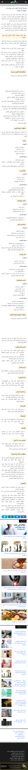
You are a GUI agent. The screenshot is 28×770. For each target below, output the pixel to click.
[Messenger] (17, 516)
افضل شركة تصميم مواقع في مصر (15, 751)
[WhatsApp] (11, 516)
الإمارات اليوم (20, 738)
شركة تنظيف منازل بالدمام (17, 759)
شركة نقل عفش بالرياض (18, 753)
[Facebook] (23, 516)
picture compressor (19, 732)
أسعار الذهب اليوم (19, 736)
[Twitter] (5, 516)
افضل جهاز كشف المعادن (18, 756)
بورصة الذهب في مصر (18, 731)
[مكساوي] (14, 1)
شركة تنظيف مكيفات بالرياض (17, 758)
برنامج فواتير (21, 734)
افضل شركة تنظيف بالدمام (17, 754)
